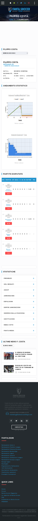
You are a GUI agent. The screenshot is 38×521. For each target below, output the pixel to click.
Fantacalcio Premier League (11, 447)
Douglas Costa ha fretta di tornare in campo (24, 367)
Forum (4, 491)
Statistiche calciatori (9, 472)
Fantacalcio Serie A (8, 445)
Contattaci (19, 427)
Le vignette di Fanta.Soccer (11, 495)
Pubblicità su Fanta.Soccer (11, 499)
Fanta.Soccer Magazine (9, 493)
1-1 (9, 209)
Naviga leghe (6, 462)
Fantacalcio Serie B (8, 455)
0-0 (8, 223)
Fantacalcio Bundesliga (9, 451)
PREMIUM (5, 502)
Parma (8, 189)
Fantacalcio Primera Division (11, 449)
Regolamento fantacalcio (10, 466)
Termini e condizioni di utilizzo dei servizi (22, 512)
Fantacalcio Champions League (12, 458)
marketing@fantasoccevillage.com (21, 414)
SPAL (8, 235)
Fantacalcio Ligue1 (8, 453)
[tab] (20, 189)
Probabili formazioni (9, 474)
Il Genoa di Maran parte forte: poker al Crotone (23, 354)
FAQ (3, 497)
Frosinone (9, 191)
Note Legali (31, 510)
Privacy (4, 512)
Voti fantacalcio (7, 468)
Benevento (8, 219)
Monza (8, 249)
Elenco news (7, 346)
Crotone (8, 205)
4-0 (8, 238)
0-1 (8, 194)
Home (11, 20)
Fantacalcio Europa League (11, 460)
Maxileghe (5, 464)
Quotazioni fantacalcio (10, 470)
